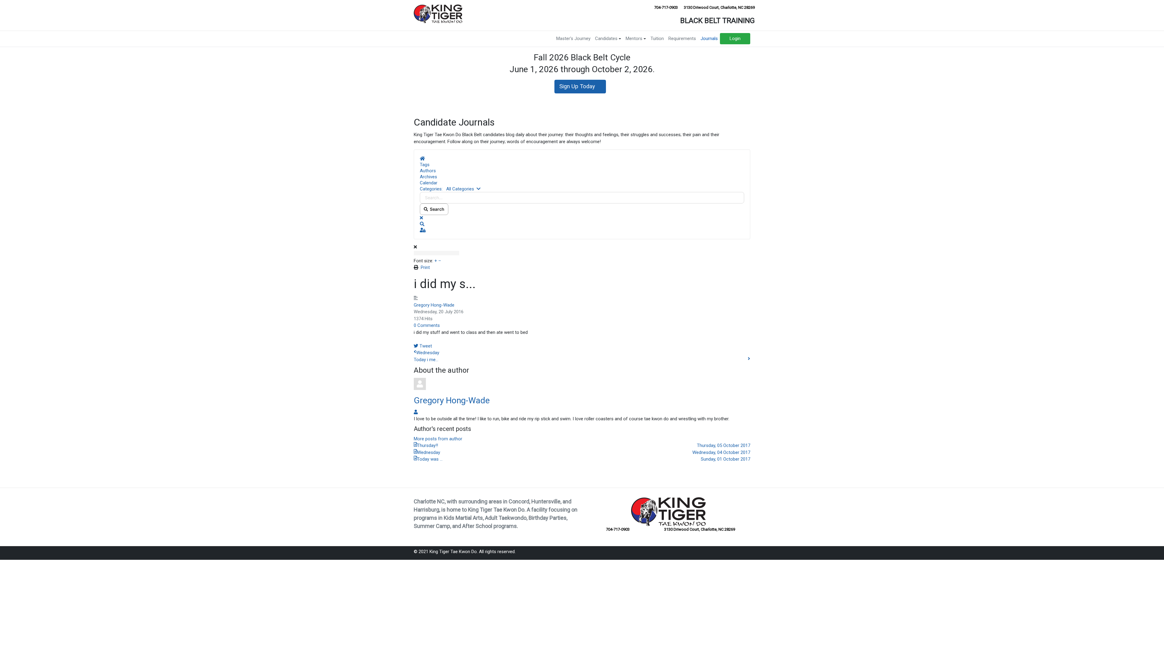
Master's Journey (573, 38)
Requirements (682, 38)
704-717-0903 (665, 7)
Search (436, 209)
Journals (709, 38)
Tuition (657, 38)
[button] (582, 224)
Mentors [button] (634, 38)
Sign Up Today (578, 86)
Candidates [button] (606, 38)
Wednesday (427, 352)
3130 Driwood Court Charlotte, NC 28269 (719, 7)
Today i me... (426, 359)
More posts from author (438, 439)
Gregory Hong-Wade (434, 305)
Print (425, 267)
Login (735, 38)
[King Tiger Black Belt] (438, 13)
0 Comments (427, 325)
